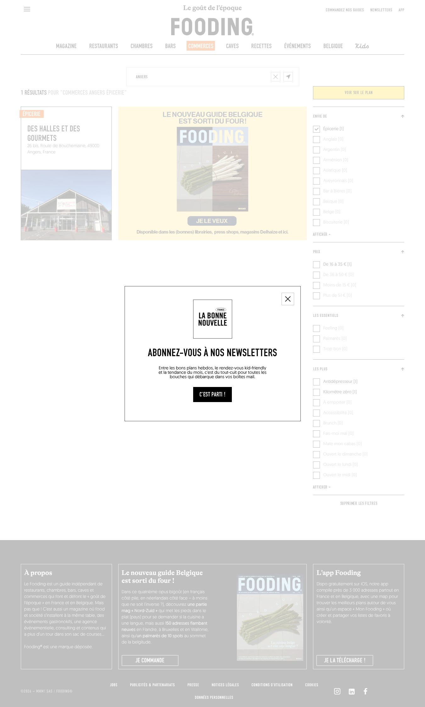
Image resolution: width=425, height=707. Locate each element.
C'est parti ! (212, 394)
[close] (288, 299)
